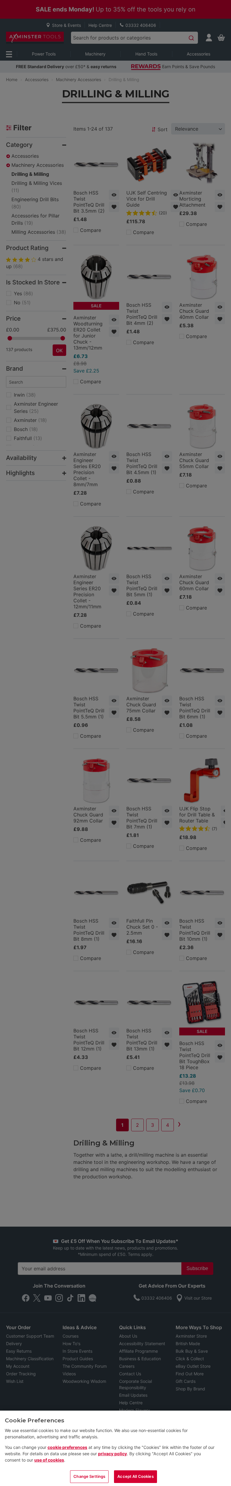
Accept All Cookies (135, 1476)
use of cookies (49, 1459)
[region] (115, 1448)
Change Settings (89, 1476)
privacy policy (112, 1453)
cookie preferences (67, 1447)
